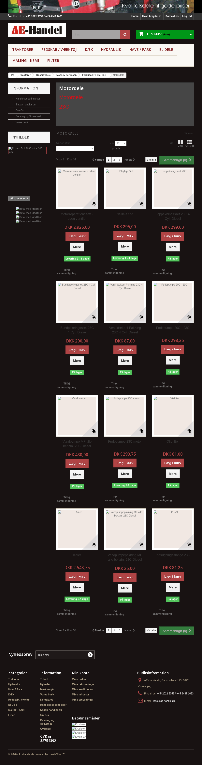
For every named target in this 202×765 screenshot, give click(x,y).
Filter (53, 60)
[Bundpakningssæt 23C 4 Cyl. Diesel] (77, 302)
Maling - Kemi (25, 60)
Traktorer (22, 49)
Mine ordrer (79, 679)
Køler (77, 555)
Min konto (81, 672)
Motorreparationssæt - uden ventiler (77, 216)
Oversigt (189, 146)
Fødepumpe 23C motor (125, 441)
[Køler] (77, 529)
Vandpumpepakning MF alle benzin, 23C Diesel (125, 557)
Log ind (187, 16)
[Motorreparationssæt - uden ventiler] (77, 188)
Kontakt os (172, 16)
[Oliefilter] (173, 416)
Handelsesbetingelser (27, 98)
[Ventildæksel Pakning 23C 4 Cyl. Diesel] (125, 302)
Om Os (19, 110)
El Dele (166, 49)
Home (134, 16)
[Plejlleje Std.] (125, 188)
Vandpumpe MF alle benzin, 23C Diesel (77, 444)
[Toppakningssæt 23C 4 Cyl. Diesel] (173, 188)
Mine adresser (80, 694)
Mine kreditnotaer (82, 689)
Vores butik (21, 122)
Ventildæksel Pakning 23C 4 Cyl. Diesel (125, 330)
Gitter (180, 146)
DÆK (89, 49)
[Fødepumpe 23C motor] (125, 416)
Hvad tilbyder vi (151, 16)
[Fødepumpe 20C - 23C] (173, 302)
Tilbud (44, 679)
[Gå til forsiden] (12, 75)
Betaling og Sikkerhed (28, 116)
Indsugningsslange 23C (173, 555)
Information (25, 88)
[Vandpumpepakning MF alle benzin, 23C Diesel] (125, 529)
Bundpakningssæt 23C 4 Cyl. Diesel (77, 330)
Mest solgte (47, 689)
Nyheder (20, 137)
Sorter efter (63, 142)
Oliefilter (172, 441)
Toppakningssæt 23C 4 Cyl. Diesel (173, 216)
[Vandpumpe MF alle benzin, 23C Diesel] (77, 416)
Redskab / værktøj (59, 49)
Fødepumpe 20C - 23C (172, 328)
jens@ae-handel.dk (164, 700)
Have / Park (140, 49)
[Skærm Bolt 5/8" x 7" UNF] (27, 150)
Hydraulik (111, 49)
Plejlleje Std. (125, 214)
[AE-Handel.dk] (37, 30)
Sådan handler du (25, 104)
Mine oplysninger (82, 699)
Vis (112, 142)
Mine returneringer (83, 684)
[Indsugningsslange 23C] (173, 529)
